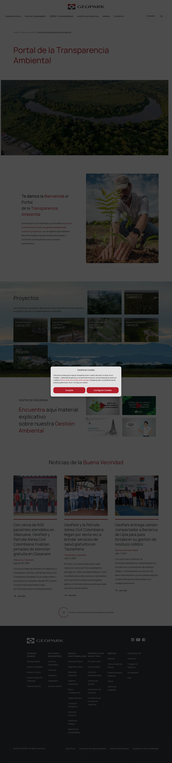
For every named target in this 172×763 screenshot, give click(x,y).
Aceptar (69, 390)
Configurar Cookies (103, 390)
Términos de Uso (66, 380)
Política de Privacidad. (81, 380)
